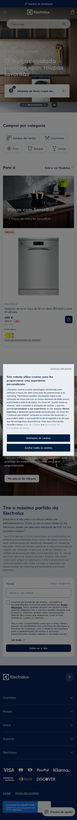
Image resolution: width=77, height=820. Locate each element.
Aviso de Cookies (32, 424)
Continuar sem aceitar (61, 368)
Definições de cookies (38, 437)
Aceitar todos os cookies (38, 447)
